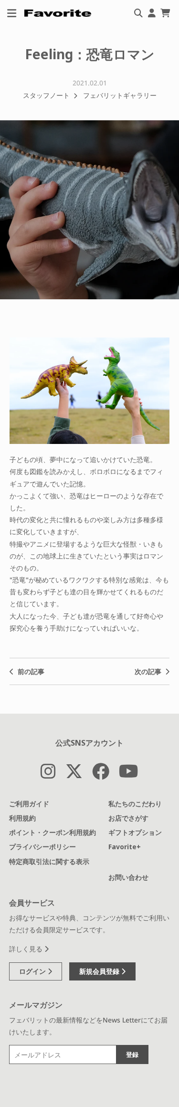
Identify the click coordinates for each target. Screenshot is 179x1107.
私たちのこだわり (135, 803)
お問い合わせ (128, 877)
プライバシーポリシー (42, 846)
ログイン (33, 971)
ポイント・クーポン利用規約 (52, 832)
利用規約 (22, 817)
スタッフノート (46, 95)
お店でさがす (128, 817)
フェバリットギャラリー (120, 95)
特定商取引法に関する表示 (49, 861)
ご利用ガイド (29, 803)
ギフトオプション (135, 832)
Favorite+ (124, 846)
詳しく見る (26, 948)
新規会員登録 (100, 971)
